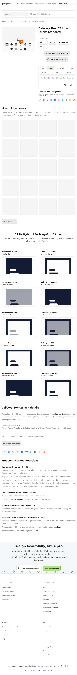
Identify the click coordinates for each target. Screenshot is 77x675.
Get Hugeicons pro (52, 568)
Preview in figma (8, 591)
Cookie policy (48, 651)
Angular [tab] (69, 73)
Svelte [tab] (44, 73)
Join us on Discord (49, 643)
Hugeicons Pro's (17, 436)
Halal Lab (34, 671)
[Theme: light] (73, 3)
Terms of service (49, 655)
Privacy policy (48, 647)
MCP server (47, 611)
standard (23, 21)
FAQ (3, 639)
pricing (52, 94)
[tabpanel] (56, 81)
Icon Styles (6, 631)
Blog (3, 635)
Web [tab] (42, 68)
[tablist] (56, 70)
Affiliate (47, 627)
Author (45, 639)
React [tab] (51, 68)
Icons (13, 21)
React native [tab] (61, 68)
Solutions (38, 3)
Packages (46, 599)
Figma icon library (8, 595)
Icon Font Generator (50, 603)
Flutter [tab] (57, 73)
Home (4, 21)
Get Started (63, 4)
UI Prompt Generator (50, 607)
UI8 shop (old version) (10, 627)
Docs (44, 96)
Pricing (45, 631)
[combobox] (15, 14)
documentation (19, 499)
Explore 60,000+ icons (11, 443)
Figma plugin (6, 587)
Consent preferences (45, 666)
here (58, 486)
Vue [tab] (71, 68)
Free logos (5, 599)
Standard (59, 414)
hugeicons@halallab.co (27, 666)
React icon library (49, 591)
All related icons (9, 222)
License (45, 635)
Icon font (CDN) (48, 595)
